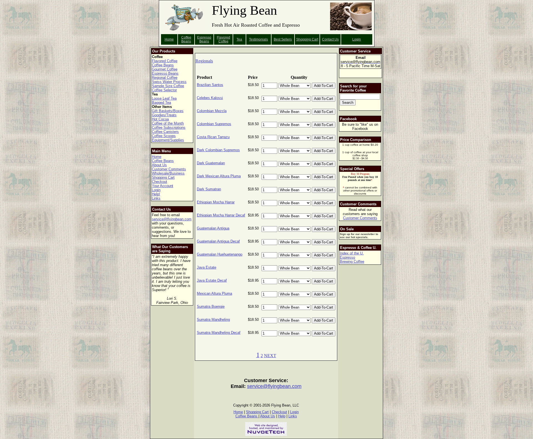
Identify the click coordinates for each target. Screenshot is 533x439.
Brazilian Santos (210, 85)
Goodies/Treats (164, 115)
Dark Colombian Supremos (218, 150)
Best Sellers (283, 39)
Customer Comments (169, 169)
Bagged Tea (161, 102)
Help (281, 416)
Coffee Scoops (164, 136)
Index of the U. (352, 253)
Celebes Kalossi (210, 98)
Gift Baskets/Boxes (167, 111)
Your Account (162, 186)
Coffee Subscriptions (168, 127)
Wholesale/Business (168, 173)
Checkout (159, 182)
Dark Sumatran (209, 189)
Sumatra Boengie (211, 306)
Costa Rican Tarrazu (213, 137)
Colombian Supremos (214, 124)
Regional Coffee (164, 77)
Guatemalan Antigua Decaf (218, 241)
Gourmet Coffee (164, 69)
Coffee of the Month (168, 123)
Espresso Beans (204, 39)
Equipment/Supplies (168, 140)
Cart (315, 39)
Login (356, 39)
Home (169, 39)
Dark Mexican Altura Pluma (219, 176)
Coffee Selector (164, 90)
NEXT (270, 355)
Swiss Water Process (169, 82)
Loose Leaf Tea (164, 98)
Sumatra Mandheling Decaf (218, 332)
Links (156, 198)
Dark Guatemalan (211, 163)
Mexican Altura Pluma (214, 293)
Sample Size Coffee (168, 86)
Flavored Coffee (223, 39)
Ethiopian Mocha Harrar (216, 202)
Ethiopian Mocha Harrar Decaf (221, 215)
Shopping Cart (163, 177)
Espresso (347, 257)
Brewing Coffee (352, 261)
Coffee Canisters (165, 132)
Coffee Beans (186, 39)
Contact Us (330, 39)
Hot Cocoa (160, 119)
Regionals (204, 61)
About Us (159, 165)
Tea (239, 39)
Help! (156, 194)
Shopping (304, 39)
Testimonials (258, 39)
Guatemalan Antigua (213, 228)
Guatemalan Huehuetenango (219, 254)
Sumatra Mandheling (213, 319)
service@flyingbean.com (172, 219)
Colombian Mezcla (212, 111)
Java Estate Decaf (212, 280)
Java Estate (206, 267)
